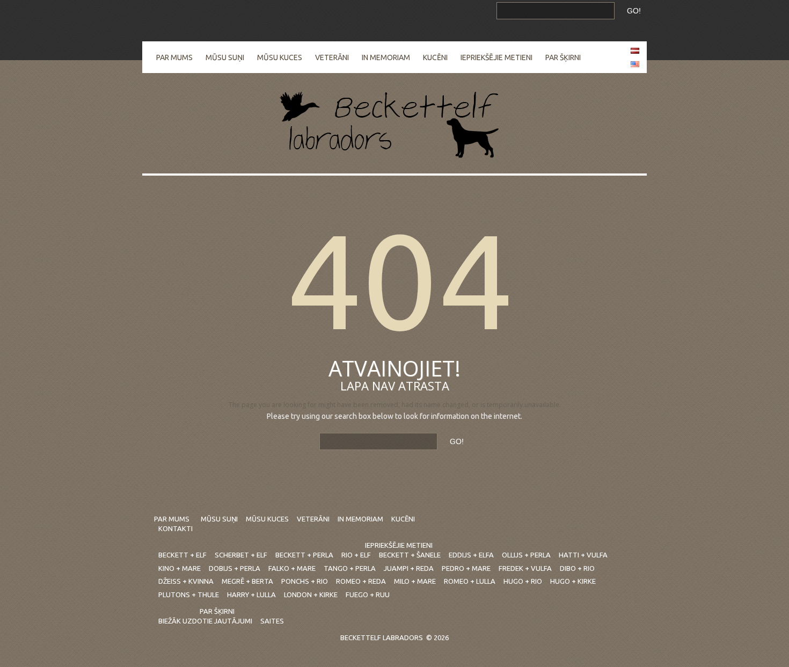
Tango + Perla (350, 568)
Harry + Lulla (251, 594)
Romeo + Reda (361, 581)
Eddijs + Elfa (471, 555)
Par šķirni (563, 57)
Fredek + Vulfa (525, 568)
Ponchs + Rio (304, 581)
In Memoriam (386, 57)
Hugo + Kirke (573, 581)
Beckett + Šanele (410, 555)
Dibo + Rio (577, 568)
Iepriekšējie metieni (496, 57)
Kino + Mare (179, 568)
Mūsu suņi (225, 57)
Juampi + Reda (409, 568)
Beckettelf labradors (381, 637)
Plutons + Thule (188, 594)
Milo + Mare (415, 581)
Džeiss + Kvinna (186, 581)
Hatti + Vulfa (583, 555)
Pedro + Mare (466, 568)
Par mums (174, 57)
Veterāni (332, 57)
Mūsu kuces (279, 57)
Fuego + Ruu (368, 594)
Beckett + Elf (182, 555)
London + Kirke (311, 594)
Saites (272, 621)
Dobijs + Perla (234, 568)
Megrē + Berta (247, 581)
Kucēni (435, 57)
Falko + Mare (292, 568)
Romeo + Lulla (469, 581)
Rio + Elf (356, 555)
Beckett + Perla (304, 555)
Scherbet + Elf (241, 555)
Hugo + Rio (522, 581)
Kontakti (175, 528)
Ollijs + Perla (526, 555)
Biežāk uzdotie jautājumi (205, 621)
